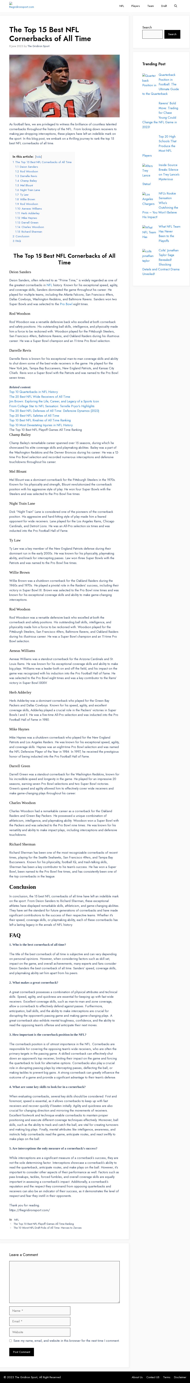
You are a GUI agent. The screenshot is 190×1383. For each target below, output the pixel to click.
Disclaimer (180, 1377)
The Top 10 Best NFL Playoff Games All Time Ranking (45, 429)
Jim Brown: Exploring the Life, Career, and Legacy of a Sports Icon (54, 401)
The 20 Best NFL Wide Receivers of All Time (39, 396)
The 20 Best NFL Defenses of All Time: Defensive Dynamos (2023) (54, 411)
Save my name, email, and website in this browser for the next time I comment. (66, 1340)
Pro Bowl (66, 304)
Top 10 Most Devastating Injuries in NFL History (41, 425)
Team (150, 6)
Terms (166, 1377)
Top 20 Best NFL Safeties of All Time (34, 415)
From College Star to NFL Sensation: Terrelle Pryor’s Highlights (51, 406)
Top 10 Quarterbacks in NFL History (33, 392)
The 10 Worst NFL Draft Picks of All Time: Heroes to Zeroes (48, 1228)
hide (38, 157)
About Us (137, 1377)
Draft (164, 6)
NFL (121, 6)
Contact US (152, 1377)
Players (135, 6)
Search (147, 27)
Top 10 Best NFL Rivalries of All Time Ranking (40, 420)
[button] (176, 6)
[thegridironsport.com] (21, 6)
